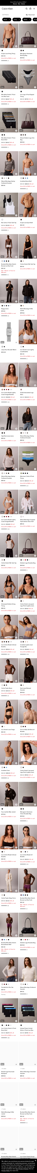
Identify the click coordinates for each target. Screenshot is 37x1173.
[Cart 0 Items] (30, 9)
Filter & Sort (31, 15)
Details (23, 3)
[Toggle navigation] (34, 9)
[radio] (2, 50)
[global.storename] (7, 8)
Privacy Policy (6, 1170)
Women (15, 3)
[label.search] (27, 9)
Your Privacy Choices (22, 1168)
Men (19, 3)
